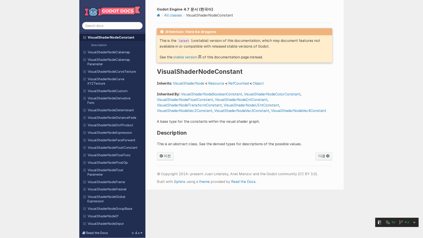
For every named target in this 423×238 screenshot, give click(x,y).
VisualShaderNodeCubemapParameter (108, 62)
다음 (322, 156)
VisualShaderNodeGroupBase (110, 209)
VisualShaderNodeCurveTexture (112, 72)
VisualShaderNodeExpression (110, 133)
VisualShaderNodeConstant (111, 37)
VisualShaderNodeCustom (108, 91)
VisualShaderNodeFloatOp (108, 163)
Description (99, 45)
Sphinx (180, 181)
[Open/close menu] (84, 37)
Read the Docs (243, 181)
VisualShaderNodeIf (103, 216)
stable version (185, 57)
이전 (167, 156)
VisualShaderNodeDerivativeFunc (108, 100)
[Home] (158, 15)
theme (204, 181)
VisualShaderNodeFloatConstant (112, 148)
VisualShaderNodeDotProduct (110, 125)
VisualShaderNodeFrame (106, 182)
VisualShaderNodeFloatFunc (109, 155)
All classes (173, 15)
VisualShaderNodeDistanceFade (112, 118)
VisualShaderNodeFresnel (107, 189)
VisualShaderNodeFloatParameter (105, 172)
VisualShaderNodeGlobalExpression (106, 199)
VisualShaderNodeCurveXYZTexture (105, 81)
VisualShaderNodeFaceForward (111, 140)
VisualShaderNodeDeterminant (111, 110)
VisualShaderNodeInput (106, 224)
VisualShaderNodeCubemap (109, 52)
